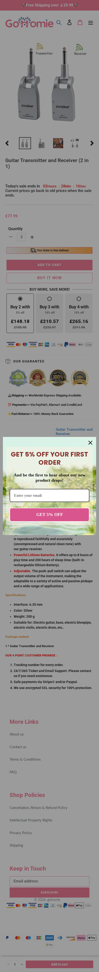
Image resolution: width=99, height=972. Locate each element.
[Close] (90, 442)
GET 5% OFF (49, 514)
